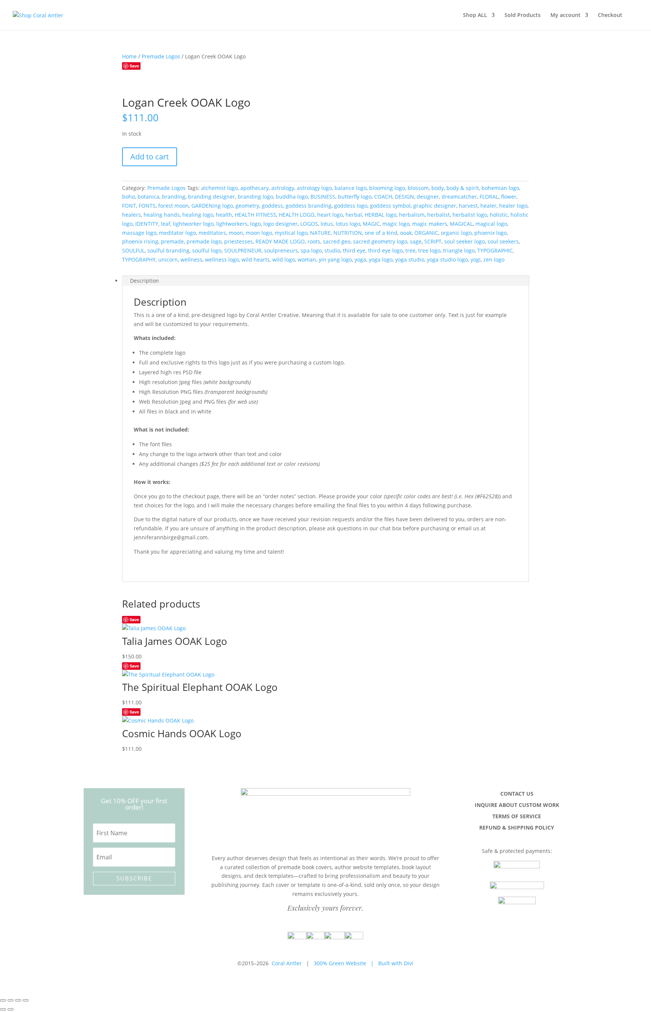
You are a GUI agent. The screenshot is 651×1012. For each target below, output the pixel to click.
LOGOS (309, 223)
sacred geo (336, 241)
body (437, 187)
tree (410, 250)
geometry (247, 205)
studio (332, 250)
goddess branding (309, 205)
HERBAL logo (380, 214)
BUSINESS (322, 196)
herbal (353, 214)
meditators (212, 232)
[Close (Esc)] (26, 1000)
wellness (191, 259)
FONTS (147, 205)
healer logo (513, 205)
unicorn (168, 259)
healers (131, 214)
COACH (383, 196)
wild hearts (255, 259)
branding (173, 196)
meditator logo (177, 232)
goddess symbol (390, 205)
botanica (148, 196)
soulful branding (168, 250)
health (224, 214)
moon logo (259, 232)
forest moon (173, 205)
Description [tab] (144, 280)
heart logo (330, 214)
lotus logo (348, 223)
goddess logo (350, 205)
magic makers (429, 223)
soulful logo (207, 250)
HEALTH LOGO (297, 214)
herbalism (412, 214)
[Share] (18, 1000)
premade (172, 241)
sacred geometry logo (380, 241)
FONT (129, 205)
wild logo (283, 259)
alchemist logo (219, 187)
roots (313, 241)
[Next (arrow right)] (11, 1009)
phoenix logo (490, 232)
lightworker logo (193, 223)
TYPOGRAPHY (139, 259)
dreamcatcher (459, 196)
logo (255, 223)
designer (428, 196)
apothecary (254, 187)
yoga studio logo (447, 259)
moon (236, 232)
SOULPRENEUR (242, 250)
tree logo (429, 250)
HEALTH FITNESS (255, 214)
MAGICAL (461, 223)
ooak (406, 232)
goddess (272, 205)
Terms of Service (516, 817)
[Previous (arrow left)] (3, 1009)
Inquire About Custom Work (517, 805)
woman (307, 259)
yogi (476, 259)
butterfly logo (354, 196)
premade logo (204, 241)
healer (488, 205)
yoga (360, 259)
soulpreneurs (281, 250)
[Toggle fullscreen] (11, 1000)
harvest (468, 205)
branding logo (255, 196)
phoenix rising (140, 241)
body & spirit (462, 187)
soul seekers (503, 241)
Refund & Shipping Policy (516, 828)
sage (416, 241)
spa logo (311, 250)
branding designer (211, 196)
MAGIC (371, 223)
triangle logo (459, 250)
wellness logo (222, 259)
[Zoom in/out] (3, 1000)
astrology (282, 187)
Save (134, 66)
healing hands (162, 214)
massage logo (139, 232)
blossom (418, 187)
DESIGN (404, 196)
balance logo (351, 187)
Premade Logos (161, 56)
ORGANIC (426, 232)
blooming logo (387, 187)
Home (129, 56)
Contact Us (516, 794)
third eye (354, 250)
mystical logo (291, 232)
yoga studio (409, 259)
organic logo (456, 232)
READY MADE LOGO (280, 241)
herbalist (438, 214)
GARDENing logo (212, 205)
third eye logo (385, 250)
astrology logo (314, 187)
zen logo (493, 259)
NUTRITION (347, 232)
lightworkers (232, 223)
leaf (165, 223)
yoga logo (381, 259)
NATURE (320, 232)
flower (509, 196)
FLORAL (489, 196)
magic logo (396, 223)
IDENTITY (146, 223)
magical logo (491, 223)
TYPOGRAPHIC (495, 250)
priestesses (238, 241)
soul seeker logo (464, 241)
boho (128, 196)
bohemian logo (500, 187)
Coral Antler (287, 963)
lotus (327, 223)
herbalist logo (469, 214)
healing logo (197, 214)
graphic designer (434, 205)
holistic (499, 214)
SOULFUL (133, 250)
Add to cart (149, 157)
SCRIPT (433, 241)
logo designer (280, 223)
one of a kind (381, 232)
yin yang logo (335, 259)
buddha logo (292, 196)
